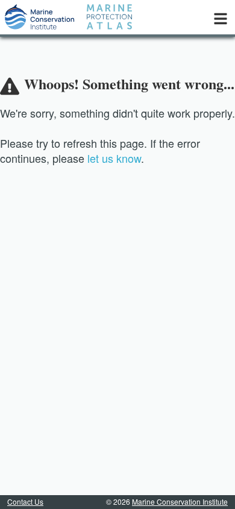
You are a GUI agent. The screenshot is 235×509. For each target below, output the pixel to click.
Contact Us (25, 501)
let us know (114, 158)
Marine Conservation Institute (180, 501)
